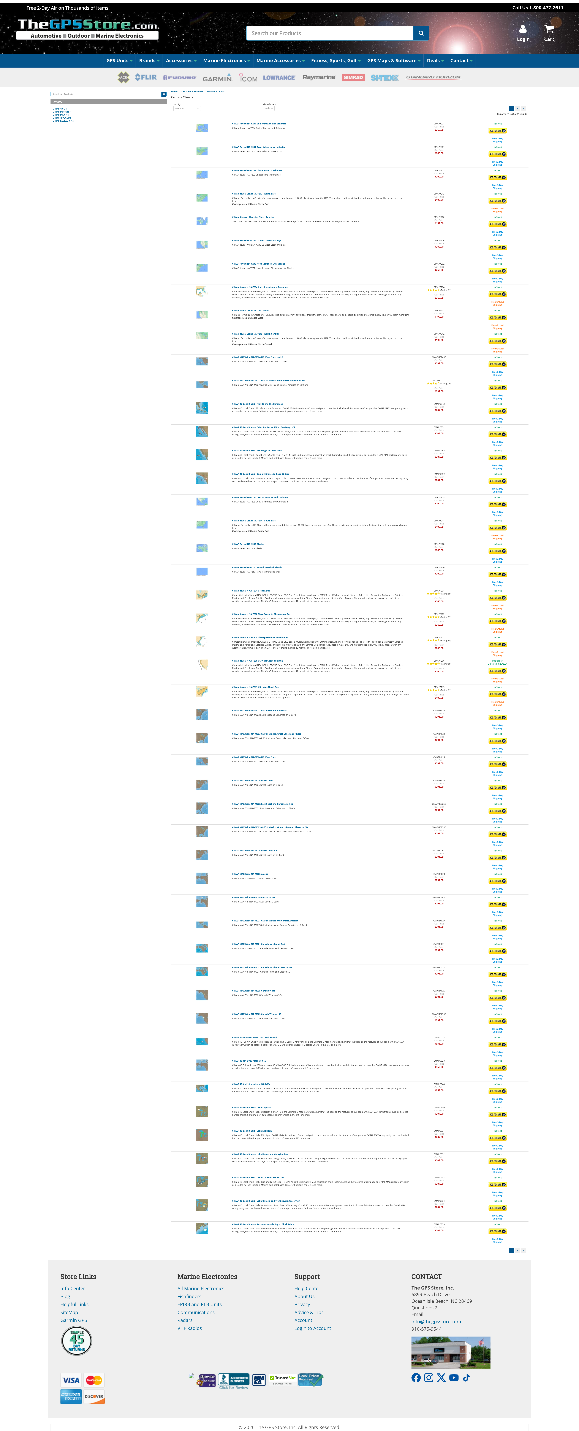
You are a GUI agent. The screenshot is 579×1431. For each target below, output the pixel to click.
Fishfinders (189, 1296)
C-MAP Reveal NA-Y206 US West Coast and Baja (256, 240)
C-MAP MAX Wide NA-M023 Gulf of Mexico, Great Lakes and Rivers (266, 733)
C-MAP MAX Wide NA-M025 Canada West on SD (256, 1014)
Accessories (179, 60)
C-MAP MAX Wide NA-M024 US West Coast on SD (257, 357)
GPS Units (117, 60)
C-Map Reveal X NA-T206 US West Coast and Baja (257, 660)
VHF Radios (189, 1328)
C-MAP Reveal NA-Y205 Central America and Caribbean (260, 497)
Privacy (302, 1304)
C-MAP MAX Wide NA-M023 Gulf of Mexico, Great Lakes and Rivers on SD (270, 827)
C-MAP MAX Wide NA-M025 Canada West (253, 990)
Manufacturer (270, 104)
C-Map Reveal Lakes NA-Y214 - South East (253, 520)
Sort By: (177, 104)
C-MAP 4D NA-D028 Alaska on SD (249, 1060)
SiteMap (69, 1312)
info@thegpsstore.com (436, 1321)
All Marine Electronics (200, 1288)
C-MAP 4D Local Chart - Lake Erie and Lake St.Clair (258, 1177)
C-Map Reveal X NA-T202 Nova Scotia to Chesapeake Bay (261, 614)
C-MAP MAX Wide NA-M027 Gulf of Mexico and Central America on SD (268, 380)
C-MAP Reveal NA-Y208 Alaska (248, 544)
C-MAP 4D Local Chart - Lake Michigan (252, 1130)
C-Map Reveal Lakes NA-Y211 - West (251, 310)
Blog (65, 1296)
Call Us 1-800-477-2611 (537, 7)
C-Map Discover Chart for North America (253, 217)
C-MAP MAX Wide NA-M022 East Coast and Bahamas (259, 710)
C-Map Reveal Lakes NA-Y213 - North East (253, 193)
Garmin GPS (73, 1320)
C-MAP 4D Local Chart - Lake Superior (251, 1107)
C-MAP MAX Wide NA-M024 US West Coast (254, 757)
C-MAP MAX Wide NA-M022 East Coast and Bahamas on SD (262, 803)
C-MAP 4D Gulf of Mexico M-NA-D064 (251, 1084)
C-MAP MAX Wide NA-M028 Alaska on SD (253, 897)
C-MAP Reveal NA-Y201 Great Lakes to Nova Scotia (258, 147)
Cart (549, 39)
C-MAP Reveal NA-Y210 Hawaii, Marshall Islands (257, 567)
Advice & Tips (309, 1312)
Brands (147, 60)
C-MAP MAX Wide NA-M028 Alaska (250, 873)
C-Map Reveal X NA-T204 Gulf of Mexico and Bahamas (260, 287)
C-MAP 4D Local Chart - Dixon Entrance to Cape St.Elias (260, 473)
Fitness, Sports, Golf (334, 60)
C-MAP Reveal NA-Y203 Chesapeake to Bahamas (257, 170)
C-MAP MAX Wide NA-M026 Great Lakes (253, 780)
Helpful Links (74, 1304)
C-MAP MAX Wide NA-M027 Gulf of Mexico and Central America (265, 920)
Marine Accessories (278, 60)
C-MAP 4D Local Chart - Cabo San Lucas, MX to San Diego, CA (263, 427)
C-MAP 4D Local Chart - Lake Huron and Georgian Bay (260, 1154)
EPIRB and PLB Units (199, 1304)
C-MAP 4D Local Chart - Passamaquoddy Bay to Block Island (263, 1224)
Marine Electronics (224, 60)
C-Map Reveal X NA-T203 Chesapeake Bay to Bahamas (260, 637)
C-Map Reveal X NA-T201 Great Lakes (251, 590)
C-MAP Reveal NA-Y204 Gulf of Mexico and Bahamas (259, 123)
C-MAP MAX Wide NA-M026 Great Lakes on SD (256, 850)
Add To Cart (498, 130)
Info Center (72, 1288)
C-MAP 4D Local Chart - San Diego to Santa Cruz (257, 450)
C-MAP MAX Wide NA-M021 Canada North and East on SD (262, 967)
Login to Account (312, 1328)
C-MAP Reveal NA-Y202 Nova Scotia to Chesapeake (258, 263)
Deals (433, 60)
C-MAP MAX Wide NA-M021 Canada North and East (258, 944)
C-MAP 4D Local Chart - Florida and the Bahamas (257, 403)
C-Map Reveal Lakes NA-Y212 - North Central (255, 333)
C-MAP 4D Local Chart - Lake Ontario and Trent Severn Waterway (266, 1200)
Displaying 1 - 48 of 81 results (512, 114)
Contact (459, 60)
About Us (304, 1296)
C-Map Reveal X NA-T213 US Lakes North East (255, 687)
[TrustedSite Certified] (283, 1380)
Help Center (307, 1288)
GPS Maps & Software (391, 60)
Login (523, 39)
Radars (185, 1320)
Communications (196, 1312)
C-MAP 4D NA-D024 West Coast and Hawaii (254, 1037)
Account (303, 1320)
